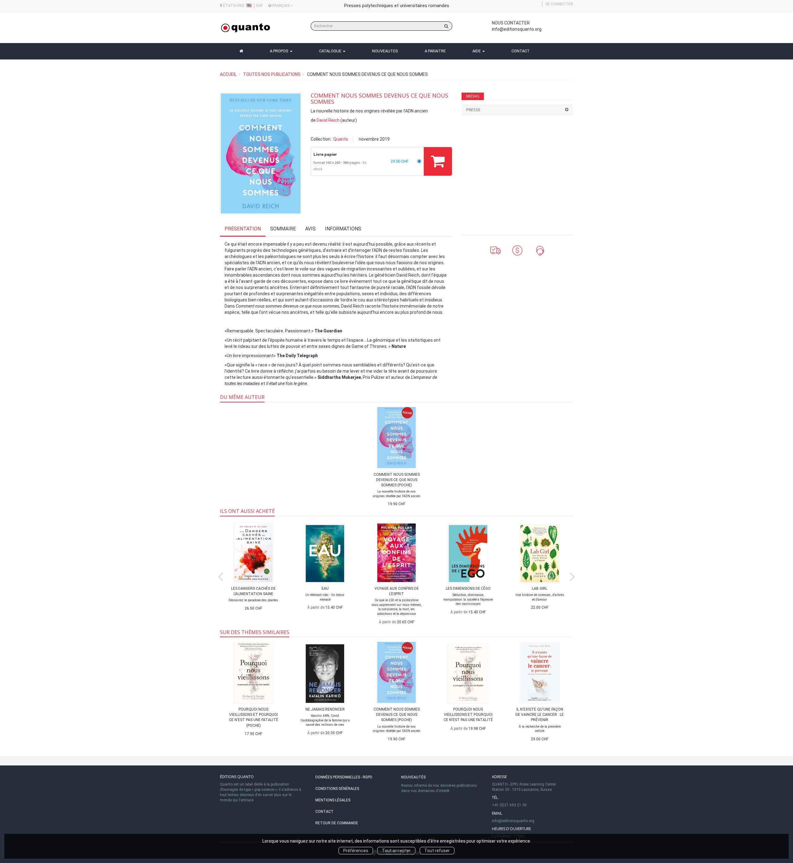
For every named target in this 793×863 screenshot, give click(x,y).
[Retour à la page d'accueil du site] (245, 28)
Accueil (228, 74)
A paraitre (435, 51)
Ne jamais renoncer (325, 709)
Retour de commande (336, 823)
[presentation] (220, 575)
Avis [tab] (310, 229)
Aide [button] (477, 51)
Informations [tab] (343, 229)
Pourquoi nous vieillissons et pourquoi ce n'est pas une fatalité (468, 714)
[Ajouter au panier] (438, 161)
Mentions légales (332, 800)
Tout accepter (396, 850)
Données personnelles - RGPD (343, 777)
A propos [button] (279, 51)
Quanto (340, 139)
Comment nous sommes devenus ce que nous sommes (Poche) (397, 479)
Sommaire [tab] (283, 229)
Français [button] (281, 5)
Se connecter (559, 4)
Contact (520, 51)
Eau (325, 588)
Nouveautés (413, 777)
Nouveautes (385, 51)
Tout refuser (437, 850)
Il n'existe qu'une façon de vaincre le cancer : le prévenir (539, 714)
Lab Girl (539, 588)
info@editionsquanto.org (516, 29)
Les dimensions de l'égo (468, 588)
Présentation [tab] (243, 229)
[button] (260, 154)
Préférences (355, 850)
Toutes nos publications (271, 74)
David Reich (328, 120)
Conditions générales (337, 788)
